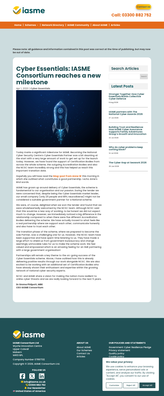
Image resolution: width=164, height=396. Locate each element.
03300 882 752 (36, 385)
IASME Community (78, 25)
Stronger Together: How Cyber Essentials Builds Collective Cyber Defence (126, 96)
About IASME (100, 25)
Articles (115, 25)
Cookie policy (116, 356)
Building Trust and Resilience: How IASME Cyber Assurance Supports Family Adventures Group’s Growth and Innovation (127, 130)
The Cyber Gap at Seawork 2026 (128, 162)
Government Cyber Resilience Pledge (130, 347)
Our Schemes (84, 350)
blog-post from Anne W (67, 176)
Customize (114, 385)
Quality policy (116, 353)
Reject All (131, 385)
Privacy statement (119, 350)
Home (18, 25)
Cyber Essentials (40, 88)
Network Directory (53, 25)
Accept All (147, 385)
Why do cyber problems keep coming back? (126, 148)
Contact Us (143, 6)
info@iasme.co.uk (34, 381)
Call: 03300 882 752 (131, 15)
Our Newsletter (36, 388)
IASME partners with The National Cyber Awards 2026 (126, 113)
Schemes (30, 25)
